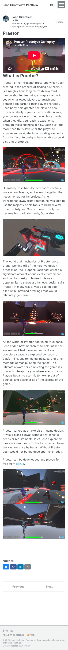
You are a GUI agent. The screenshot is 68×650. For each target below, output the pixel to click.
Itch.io (20, 463)
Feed (32, 635)
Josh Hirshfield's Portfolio (20, 5)
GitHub (19, 635)
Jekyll (39, 640)
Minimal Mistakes (13, 643)
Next (49, 586)
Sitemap (8, 630)
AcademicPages (51, 640)
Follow (59, 22)
